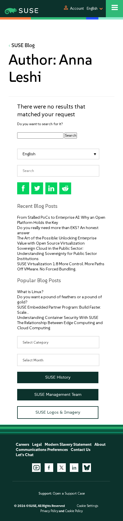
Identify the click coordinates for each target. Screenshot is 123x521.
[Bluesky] (86, 467)
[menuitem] (58, 154)
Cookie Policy (74, 511)
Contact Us (80, 449)
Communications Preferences (42, 449)
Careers (22, 444)
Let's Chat (24, 454)
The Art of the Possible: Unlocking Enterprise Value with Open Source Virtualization (56, 241)
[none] (58, 154)
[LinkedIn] (74, 467)
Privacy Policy (49, 511)
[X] (61, 467)
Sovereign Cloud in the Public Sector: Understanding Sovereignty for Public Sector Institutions (57, 253)
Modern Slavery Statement (68, 444)
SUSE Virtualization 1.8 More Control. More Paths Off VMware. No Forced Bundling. (60, 267)
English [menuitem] (29, 154)
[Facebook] (49, 467)
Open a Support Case (69, 493)
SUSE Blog (23, 45)
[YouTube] (36, 467)
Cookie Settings (87, 506)
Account (77, 8)
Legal (37, 444)
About (100, 444)
